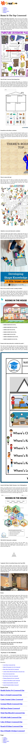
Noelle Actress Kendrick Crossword (10, 682)
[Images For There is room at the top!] (14, 157)
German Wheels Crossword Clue (12, 704)
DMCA (4, 740)
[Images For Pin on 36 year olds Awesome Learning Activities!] (14, 263)
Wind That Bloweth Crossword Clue (13, 713)
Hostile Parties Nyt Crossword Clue (12, 690)
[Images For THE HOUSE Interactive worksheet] (14, 516)
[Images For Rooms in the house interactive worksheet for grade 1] (14, 319)
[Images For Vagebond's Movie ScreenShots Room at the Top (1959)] (14, 554)
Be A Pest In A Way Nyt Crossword (10, 676)
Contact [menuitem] (4, 7)
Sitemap (4, 742)
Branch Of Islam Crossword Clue (12, 726)
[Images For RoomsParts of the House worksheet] (14, 108)
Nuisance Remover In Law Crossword (11, 678)
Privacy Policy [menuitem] (6, 11)
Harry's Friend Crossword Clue (11, 695)
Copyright (5, 738)
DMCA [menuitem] (4, 10)
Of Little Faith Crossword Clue (11, 717)
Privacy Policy (6, 741)
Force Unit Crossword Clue (9, 673)
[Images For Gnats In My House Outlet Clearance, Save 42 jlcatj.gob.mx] (14, 417)
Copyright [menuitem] (5, 8)
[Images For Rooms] (14, 582)
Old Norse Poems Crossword (10, 708)
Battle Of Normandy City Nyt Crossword (11, 667)
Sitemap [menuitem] (4, 12)
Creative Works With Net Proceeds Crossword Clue (13, 671)
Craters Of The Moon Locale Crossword (11, 680)
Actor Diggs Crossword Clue (9, 664)
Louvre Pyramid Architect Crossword (11, 684)
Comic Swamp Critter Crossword (12, 699)
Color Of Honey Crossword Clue (11, 722)
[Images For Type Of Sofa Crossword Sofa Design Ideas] (14, 54)
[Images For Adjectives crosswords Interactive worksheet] (14, 207)
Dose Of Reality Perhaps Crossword (13, 731)
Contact (4, 737)
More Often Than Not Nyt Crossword (11, 669)
